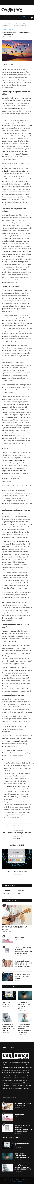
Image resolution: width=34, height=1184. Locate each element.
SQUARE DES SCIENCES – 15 (17, 871)
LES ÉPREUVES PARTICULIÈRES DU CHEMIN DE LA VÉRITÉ (24, 1005)
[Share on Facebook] (23, 826)
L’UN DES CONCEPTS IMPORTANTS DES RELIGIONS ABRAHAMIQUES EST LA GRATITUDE (24, 1028)
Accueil (4, 24)
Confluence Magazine (17, 1181)
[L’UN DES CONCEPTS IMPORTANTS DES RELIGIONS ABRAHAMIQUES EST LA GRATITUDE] (25, 1017)
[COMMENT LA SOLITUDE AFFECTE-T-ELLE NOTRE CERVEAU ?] (7, 977)
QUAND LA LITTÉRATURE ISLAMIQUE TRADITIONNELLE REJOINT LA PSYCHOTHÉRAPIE (23, 950)
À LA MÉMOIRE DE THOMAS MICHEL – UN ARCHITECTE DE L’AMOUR (8, 1027)
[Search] (29, 17)
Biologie (18, 24)
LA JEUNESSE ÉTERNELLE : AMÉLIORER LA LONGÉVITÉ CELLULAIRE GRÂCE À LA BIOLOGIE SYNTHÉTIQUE (23, 964)
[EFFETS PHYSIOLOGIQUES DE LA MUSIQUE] (17, 915)
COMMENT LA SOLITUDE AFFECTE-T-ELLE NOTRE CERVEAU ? (23, 976)
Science (11, 24)
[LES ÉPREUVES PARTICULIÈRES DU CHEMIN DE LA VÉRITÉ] (25, 995)
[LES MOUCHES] (7, 939)
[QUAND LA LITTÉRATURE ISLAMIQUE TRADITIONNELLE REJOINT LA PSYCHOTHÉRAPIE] (7, 950)
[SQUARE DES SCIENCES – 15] (17, 859)
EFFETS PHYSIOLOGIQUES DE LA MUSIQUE (14, 928)
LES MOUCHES (19, 937)
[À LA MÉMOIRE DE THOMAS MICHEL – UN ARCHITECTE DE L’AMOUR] (9, 1017)
